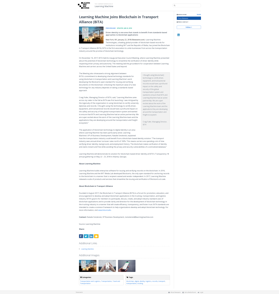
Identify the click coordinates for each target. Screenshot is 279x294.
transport (161, 281)
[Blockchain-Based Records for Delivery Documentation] (91, 35)
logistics (148, 281)
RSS (199, 14)
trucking (140, 283)
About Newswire (175, 292)
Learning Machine (104, 6)
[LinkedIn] (178, 35)
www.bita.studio (104, 210)
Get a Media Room (190, 292)
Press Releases (183, 18)
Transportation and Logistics (90, 281)
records (155, 281)
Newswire (79, 292)
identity (142, 281)
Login (201, 292)
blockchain (130, 281)
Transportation (106, 281)
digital (137, 281)
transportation (131, 283)
